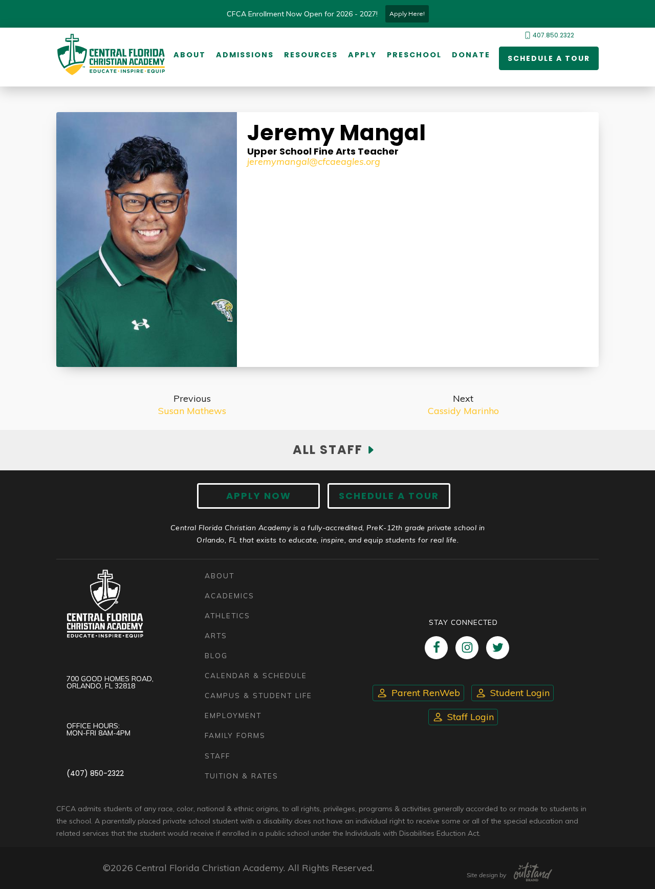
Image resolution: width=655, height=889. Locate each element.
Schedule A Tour (389, 495)
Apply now (258, 495)
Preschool (414, 55)
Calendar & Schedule (256, 675)
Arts (216, 635)
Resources (311, 55)
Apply (362, 55)
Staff (217, 755)
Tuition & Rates (241, 775)
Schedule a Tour (549, 58)
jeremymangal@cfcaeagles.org (313, 161)
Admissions (245, 55)
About (189, 55)
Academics (229, 595)
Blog (216, 655)
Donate (471, 55)
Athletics (227, 615)
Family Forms (235, 735)
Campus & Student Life (258, 695)
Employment (233, 715)
